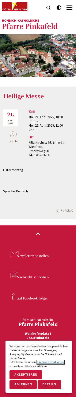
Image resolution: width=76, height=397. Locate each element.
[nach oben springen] (38, 234)
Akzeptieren (25, 374)
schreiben (33, 277)
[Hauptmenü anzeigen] (69, 7)
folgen (32, 298)
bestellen (33, 256)
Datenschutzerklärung (50, 362)
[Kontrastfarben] (59, 8)
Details (49, 384)
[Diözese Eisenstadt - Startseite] (14, 6)
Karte (14, 141)
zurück (67, 210)
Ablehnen (23, 384)
